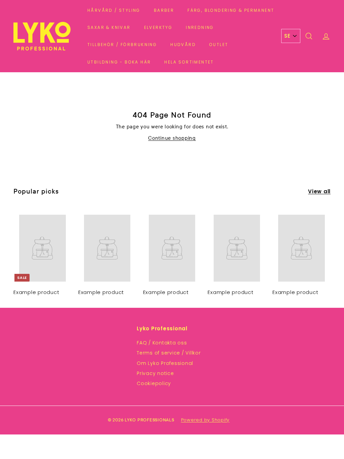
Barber (164, 10)
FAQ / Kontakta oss (162, 342)
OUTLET (218, 44)
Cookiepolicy (154, 383)
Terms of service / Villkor (169, 352)
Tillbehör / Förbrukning (122, 44)
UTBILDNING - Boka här (119, 62)
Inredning (200, 27)
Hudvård (183, 44)
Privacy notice (155, 373)
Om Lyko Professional (165, 363)
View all (319, 191)
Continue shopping (172, 138)
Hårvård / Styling (113, 10)
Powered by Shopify (205, 420)
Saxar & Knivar (109, 27)
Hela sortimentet (189, 62)
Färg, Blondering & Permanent (230, 10)
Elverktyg (158, 27)
